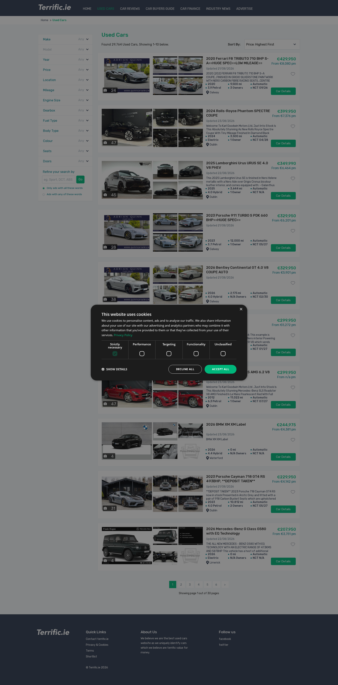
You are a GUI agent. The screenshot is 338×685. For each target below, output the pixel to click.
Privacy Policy (123, 335)
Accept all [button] (220, 369)
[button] (114, 369)
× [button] (240, 309)
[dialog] (169, 342)
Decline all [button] (185, 369)
